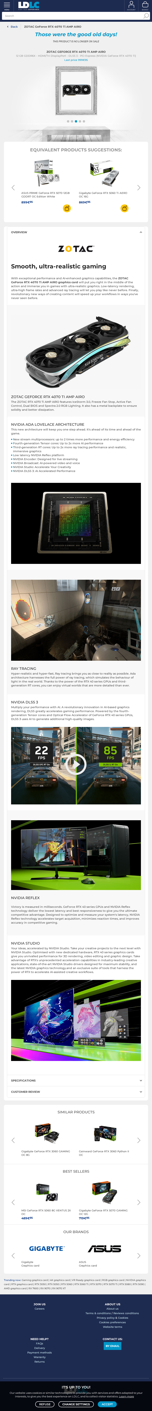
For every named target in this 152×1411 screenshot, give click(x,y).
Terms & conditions (98, 1313)
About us (112, 1308)
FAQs (39, 1343)
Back (14, 26)
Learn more (126, 1396)
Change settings (76, 1404)
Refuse (44, 1404)
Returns (39, 1361)
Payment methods (39, 1352)
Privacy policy (106, 1317)
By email (112, 1346)
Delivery (39, 1348)
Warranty (40, 1357)
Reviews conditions (126, 1313)
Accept (107, 1404)
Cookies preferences (112, 1322)
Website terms (112, 1326)
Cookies (123, 1317)
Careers (40, 1308)
